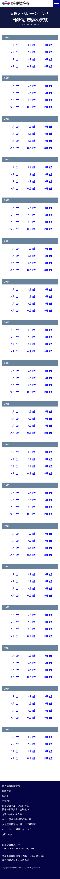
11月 (29, 66)
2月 (29, 45)
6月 (46, 52)
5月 (29, 52)
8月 (29, 59)
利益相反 (6, 801)
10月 (12, 66)
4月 (13, 52)
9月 (46, 59)
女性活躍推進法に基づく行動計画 (19, 824)
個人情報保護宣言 (11, 786)
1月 (13, 45)
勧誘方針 (6, 791)
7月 (13, 59)
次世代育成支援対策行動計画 (16, 819)
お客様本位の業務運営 (13, 814)
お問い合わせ (8, 834)
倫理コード (7, 796)
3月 (46, 45)
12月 (46, 66)
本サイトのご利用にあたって (16, 829)
